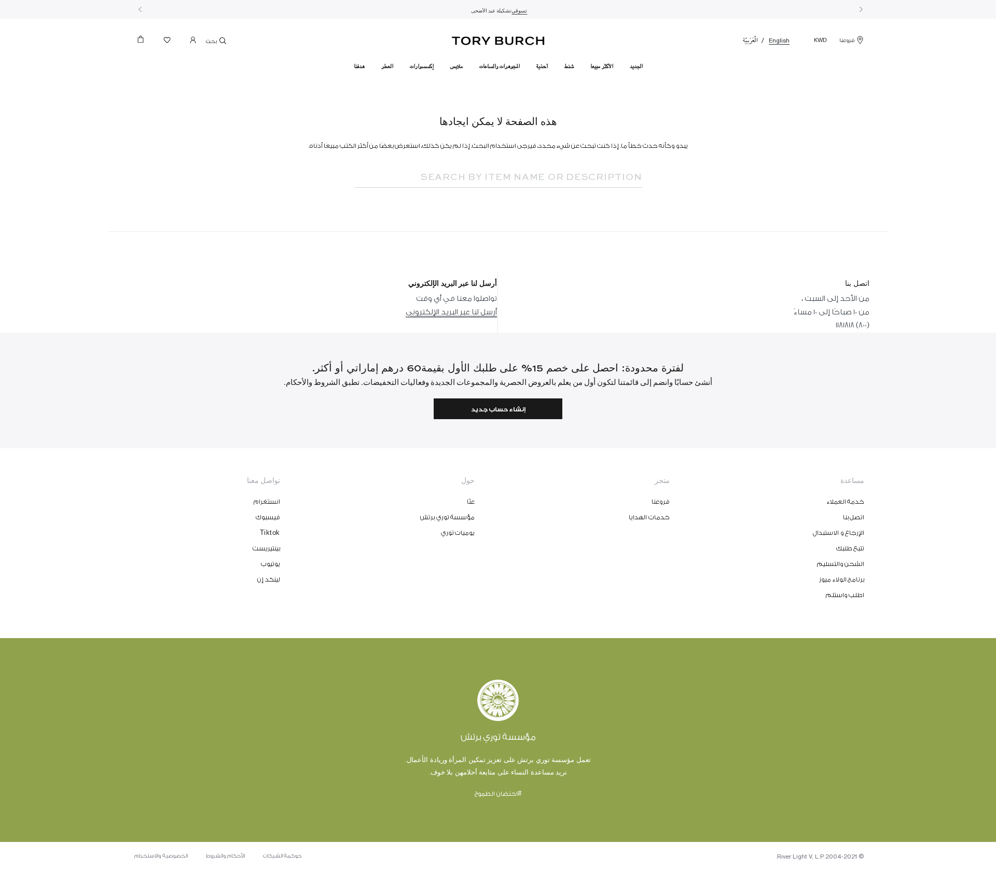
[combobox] (512, 177)
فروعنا (846, 40)
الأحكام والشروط (225, 856)
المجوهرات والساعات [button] (499, 66)
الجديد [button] (636, 66)
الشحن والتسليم (841, 564)
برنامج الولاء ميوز (841, 579)
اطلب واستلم (845, 595)
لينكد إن (268, 579)
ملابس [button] (456, 66)
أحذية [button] (542, 66)
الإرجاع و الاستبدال (838, 532)
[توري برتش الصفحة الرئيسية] (498, 39)
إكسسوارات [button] (422, 66)
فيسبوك (268, 517)
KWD (820, 40)
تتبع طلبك (850, 548)
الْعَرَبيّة (750, 40)
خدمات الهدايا (649, 517)
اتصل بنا (854, 517)
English (779, 40)
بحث (212, 41)
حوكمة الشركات (282, 856)
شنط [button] (569, 66)
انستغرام (267, 501)
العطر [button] (387, 66)
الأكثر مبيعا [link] (601, 66)
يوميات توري (458, 532)
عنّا (471, 501)
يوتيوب (270, 564)
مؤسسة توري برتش (447, 517)
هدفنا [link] (359, 66)
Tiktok (270, 532)
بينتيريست (266, 548)
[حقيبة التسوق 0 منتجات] (145, 42)
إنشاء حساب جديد (498, 409)
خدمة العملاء (846, 501)
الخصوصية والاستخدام (161, 856)
